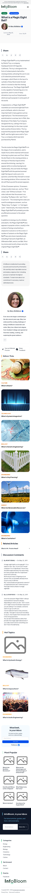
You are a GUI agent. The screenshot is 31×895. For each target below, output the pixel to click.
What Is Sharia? (6, 386)
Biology (4, 444)
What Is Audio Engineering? (13, 717)
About (5, 865)
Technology (6, 413)
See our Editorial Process (10, 349)
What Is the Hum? (8, 803)
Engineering (5, 474)
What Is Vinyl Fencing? (9, 477)
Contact (5, 868)
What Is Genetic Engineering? (12, 447)
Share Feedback (22, 349)
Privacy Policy (4, 892)
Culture (4, 383)
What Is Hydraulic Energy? (12, 660)
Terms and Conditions (14, 892)
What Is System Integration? (11, 416)
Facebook (6, 876)
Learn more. (26, 2)
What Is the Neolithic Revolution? (6, 769)
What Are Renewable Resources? (13, 508)
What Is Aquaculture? (11, 689)
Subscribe (15, 741)
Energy (4, 505)
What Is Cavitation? (8, 538)
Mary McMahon (16, 26)
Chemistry (6, 852)
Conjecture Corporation (19, 890)
